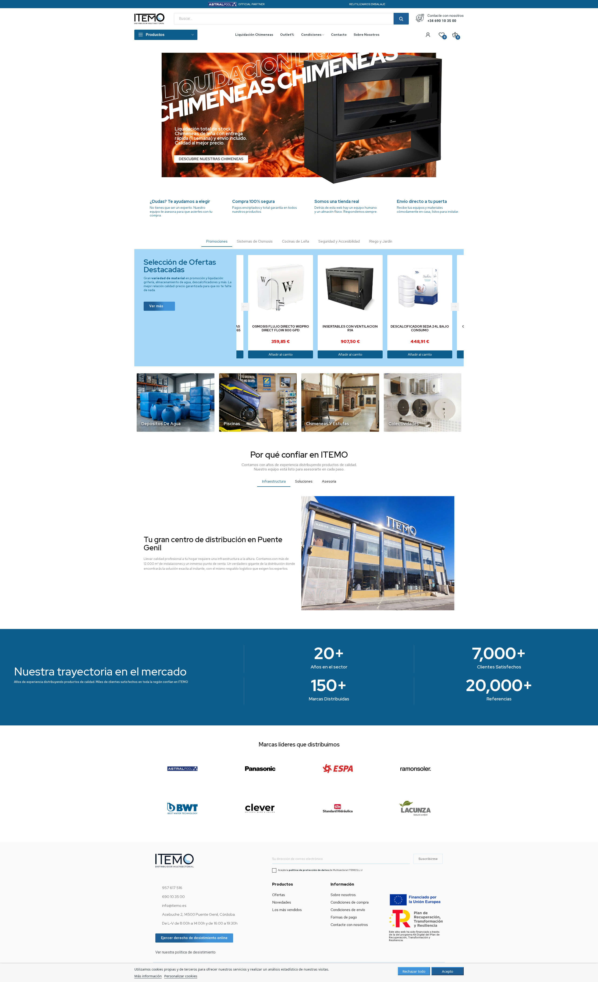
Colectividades (403, 423)
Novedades (281, 902)
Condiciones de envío (348, 909)
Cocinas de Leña (295, 241)
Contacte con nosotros (349, 924)
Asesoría (329, 481)
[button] (159, 306)
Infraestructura (274, 481)
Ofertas (278, 894)
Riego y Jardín (380, 241)
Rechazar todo (413, 971)
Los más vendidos (287, 909)
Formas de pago (344, 917)
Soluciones (304, 481)
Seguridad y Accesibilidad (339, 241)
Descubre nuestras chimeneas (211, 158)
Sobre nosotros (343, 894)
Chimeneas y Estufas (327, 423)
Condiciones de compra (350, 902)
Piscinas (232, 423)
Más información (148, 976)
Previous (245, 307)
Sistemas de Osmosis (255, 241)
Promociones (217, 241)
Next (455, 307)
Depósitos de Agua (161, 423)
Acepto (447, 971)
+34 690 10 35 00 (441, 20)
